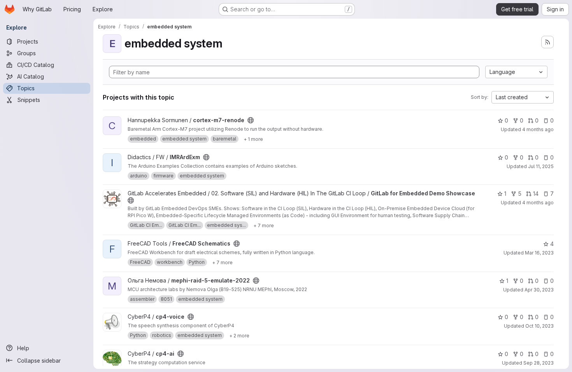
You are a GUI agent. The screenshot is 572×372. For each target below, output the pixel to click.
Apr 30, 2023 (539, 290)
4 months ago (538, 129)
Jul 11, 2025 (541, 166)
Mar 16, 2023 (539, 253)
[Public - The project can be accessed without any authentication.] (250, 120)
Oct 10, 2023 (539, 326)
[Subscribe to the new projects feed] (547, 42)
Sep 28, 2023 (538, 363)
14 (536, 193)
